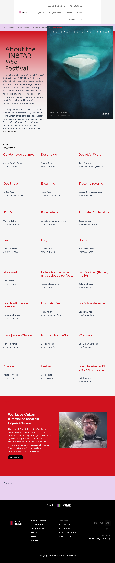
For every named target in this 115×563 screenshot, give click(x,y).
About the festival (56, 6)
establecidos (9, 132)
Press (79, 13)
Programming (54, 13)
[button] (4, 441)
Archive (71, 19)
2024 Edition (76, 6)
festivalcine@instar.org (99, 538)
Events (69, 13)
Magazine (39, 13)
